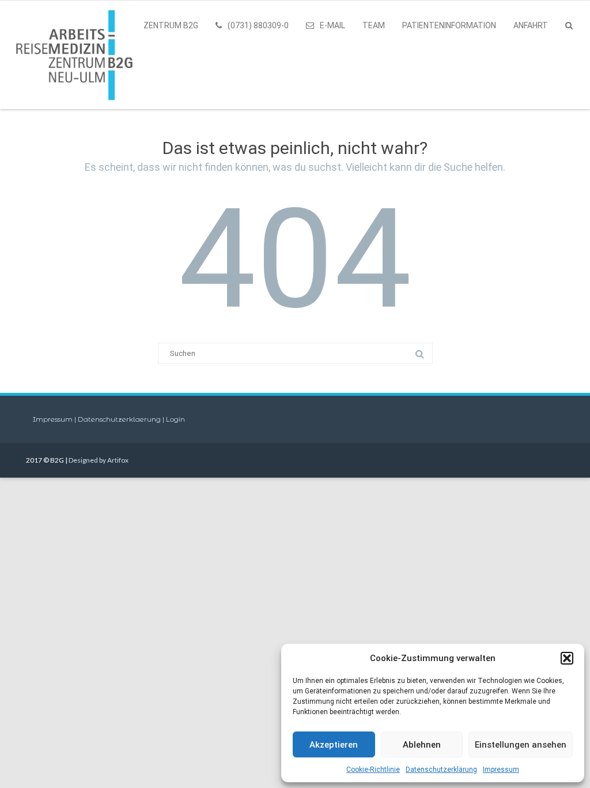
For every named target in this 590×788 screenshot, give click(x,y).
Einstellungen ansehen (520, 745)
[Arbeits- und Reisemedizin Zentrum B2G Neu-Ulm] (77, 55)
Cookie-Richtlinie (373, 770)
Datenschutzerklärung (441, 770)
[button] (567, 658)
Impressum (501, 770)
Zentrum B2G (170, 25)
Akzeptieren (333, 745)
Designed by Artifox (98, 460)
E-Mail (332, 25)
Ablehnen (422, 745)
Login (175, 419)
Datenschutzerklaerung (120, 419)
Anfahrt (530, 25)
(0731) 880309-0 (258, 25)
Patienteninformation (449, 25)
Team (373, 25)
